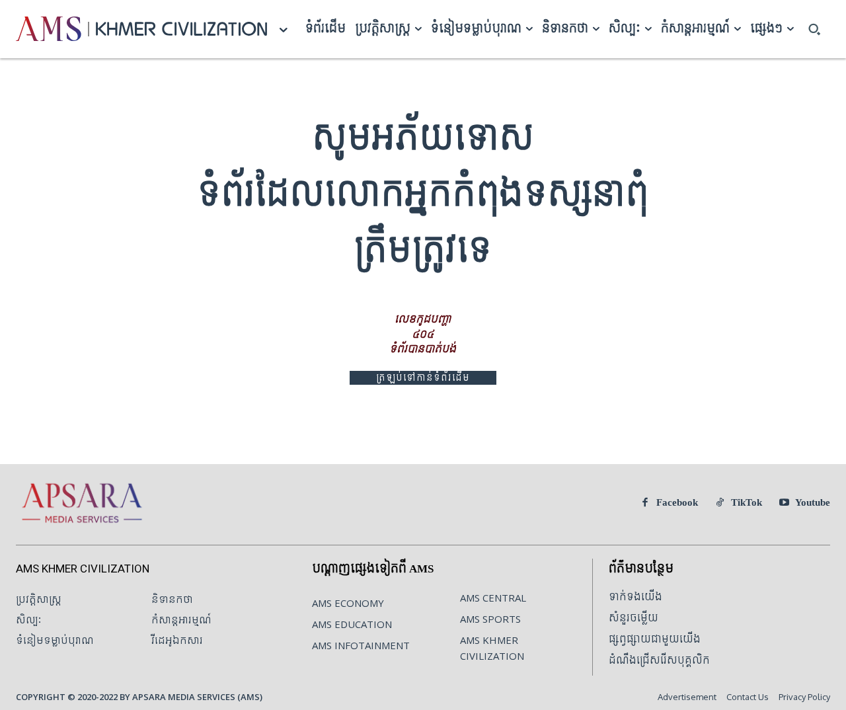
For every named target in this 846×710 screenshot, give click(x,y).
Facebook (677, 503)
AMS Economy (348, 603)
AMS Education (352, 624)
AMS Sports (490, 618)
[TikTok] (720, 503)
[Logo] (48, 29)
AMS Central (493, 597)
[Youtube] (784, 503)
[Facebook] (645, 503)
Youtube (812, 503)
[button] (814, 29)
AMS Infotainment (361, 645)
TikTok (746, 503)
